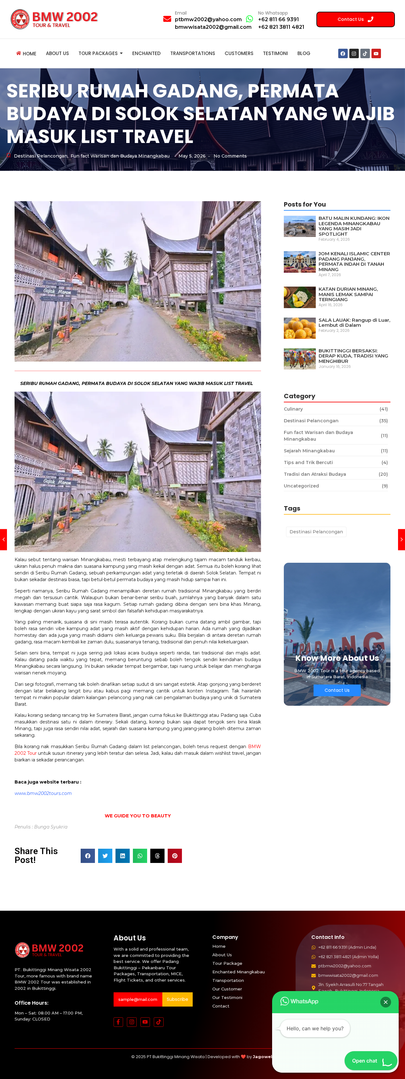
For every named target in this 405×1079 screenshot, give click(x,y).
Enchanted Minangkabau (238, 971)
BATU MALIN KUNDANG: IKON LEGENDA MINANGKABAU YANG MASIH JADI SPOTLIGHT (354, 226)
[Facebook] (343, 53)
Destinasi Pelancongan (41, 156)
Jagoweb (263, 1056)
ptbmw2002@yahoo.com (208, 19)
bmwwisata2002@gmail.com (213, 27)
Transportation (228, 980)
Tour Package (227, 963)
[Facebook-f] (118, 1022)
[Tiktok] (365, 53)
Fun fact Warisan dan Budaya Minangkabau (120, 156)
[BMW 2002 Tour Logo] (56, 19)
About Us (222, 954)
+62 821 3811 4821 (281, 27)
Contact (220, 1005)
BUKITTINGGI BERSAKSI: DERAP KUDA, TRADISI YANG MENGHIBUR (353, 356)
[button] (88, 856)
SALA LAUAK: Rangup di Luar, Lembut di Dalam (354, 323)
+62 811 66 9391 (278, 19)
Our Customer (227, 988)
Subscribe (177, 999)
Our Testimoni (227, 997)
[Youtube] (376, 53)
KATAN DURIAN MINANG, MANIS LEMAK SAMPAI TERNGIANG (348, 294)
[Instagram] (354, 53)
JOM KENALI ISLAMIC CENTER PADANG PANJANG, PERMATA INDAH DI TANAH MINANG (354, 261)
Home (219, 946)
